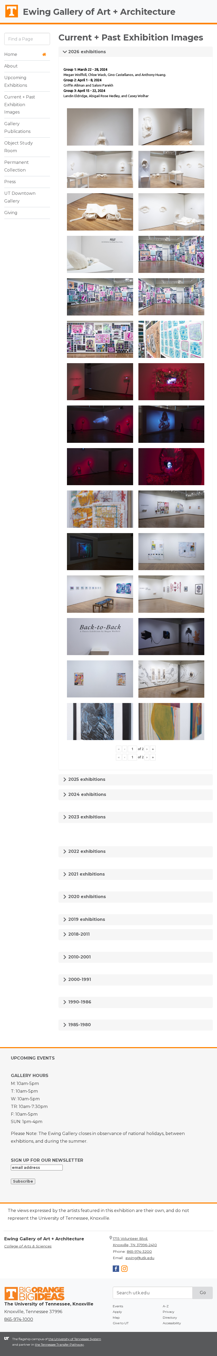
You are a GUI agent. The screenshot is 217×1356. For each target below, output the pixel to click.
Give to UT (121, 1323)
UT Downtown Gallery (19, 197)
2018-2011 (78, 934)
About (11, 66)
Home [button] (10, 54)
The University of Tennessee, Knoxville (9, 17)
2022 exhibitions (86, 851)
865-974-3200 (139, 1251)
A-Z (166, 1306)
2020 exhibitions (86, 896)
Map (116, 1317)
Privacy (168, 1312)
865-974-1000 (18, 1319)
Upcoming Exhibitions (15, 81)
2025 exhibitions (86, 779)
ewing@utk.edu (139, 1258)
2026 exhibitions (86, 51)
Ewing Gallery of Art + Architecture (99, 12)
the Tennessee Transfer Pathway (59, 1344)
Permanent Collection (16, 166)
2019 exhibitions (86, 919)
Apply (117, 1312)
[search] (27, 39)
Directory (170, 1317)
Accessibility (172, 1323)
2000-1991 (79, 979)
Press (10, 181)
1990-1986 (79, 1001)
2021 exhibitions (86, 874)
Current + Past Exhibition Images (19, 104)
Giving (10, 212)
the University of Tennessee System (74, 1339)
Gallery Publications (17, 127)
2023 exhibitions (86, 816)
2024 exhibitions (86, 794)
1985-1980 (79, 1024)
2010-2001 (79, 956)
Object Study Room (18, 147)
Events (118, 1306)
